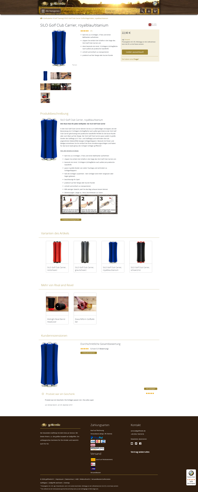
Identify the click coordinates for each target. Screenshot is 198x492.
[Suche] (142, 11)
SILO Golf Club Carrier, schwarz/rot (140, 268)
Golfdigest (43, 483)
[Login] (148, 11)
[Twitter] (136, 443)
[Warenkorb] (155, 11)
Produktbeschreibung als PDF (70, 220)
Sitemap (67, 483)
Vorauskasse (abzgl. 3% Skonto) (101, 434)
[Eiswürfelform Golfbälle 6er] (85, 304)
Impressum (60, 479)
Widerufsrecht (85, 479)
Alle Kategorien (53, 11)
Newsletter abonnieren (139, 439)
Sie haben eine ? (130, 59)
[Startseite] (41, 18)
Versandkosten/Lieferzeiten (101, 479)
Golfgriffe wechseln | (56, 483)
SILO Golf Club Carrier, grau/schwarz (84, 268)
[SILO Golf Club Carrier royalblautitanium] (113, 252)
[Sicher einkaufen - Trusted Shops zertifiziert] (155, 3)
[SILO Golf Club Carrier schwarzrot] (141, 252)
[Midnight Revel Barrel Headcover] (57, 304)
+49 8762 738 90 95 (137, 434)
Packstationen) (108, 460)
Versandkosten (96, 473)
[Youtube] (132, 443)
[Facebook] (140, 443)
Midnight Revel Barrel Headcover (56, 320)
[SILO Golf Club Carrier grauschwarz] (85, 252)
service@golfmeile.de (138, 431)
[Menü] (194, 470)
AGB (76, 479)
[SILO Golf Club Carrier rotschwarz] (57, 252)
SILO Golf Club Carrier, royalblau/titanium (112, 268)
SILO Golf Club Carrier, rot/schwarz (56, 268)
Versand (127, 39)
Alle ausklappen (150, 389)
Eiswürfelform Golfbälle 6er (84, 320)
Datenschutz (69, 479)
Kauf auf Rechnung (97, 430)
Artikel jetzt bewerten (88, 353)
